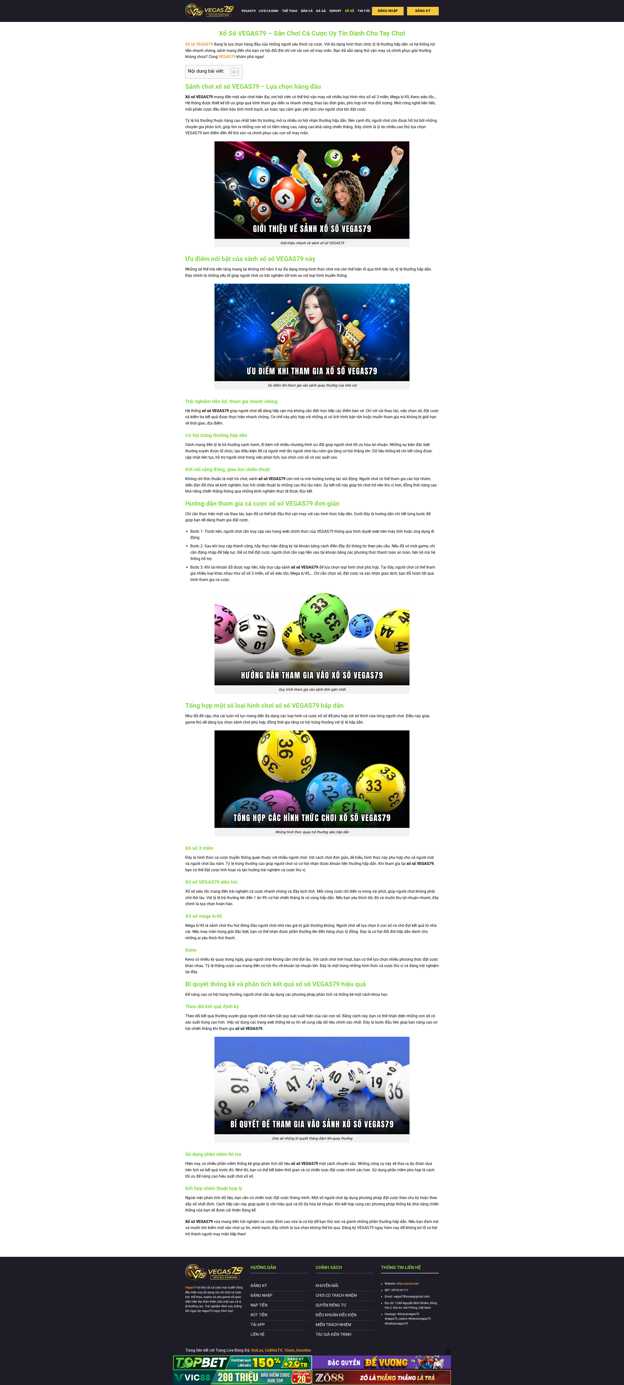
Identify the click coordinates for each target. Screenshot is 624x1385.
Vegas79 (248, 11)
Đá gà (321, 11)
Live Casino (269, 11)
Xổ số (349, 11)
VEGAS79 (227, 56)
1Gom (289, 1350)
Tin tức (364, 11)
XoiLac (257, 1350)
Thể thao (290, 11)
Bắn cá (307, 11)
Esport (336, 11)
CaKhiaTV (273, 1350)
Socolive (303, 1350)
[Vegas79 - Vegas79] (209, 11)
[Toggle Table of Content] (232, 72)
